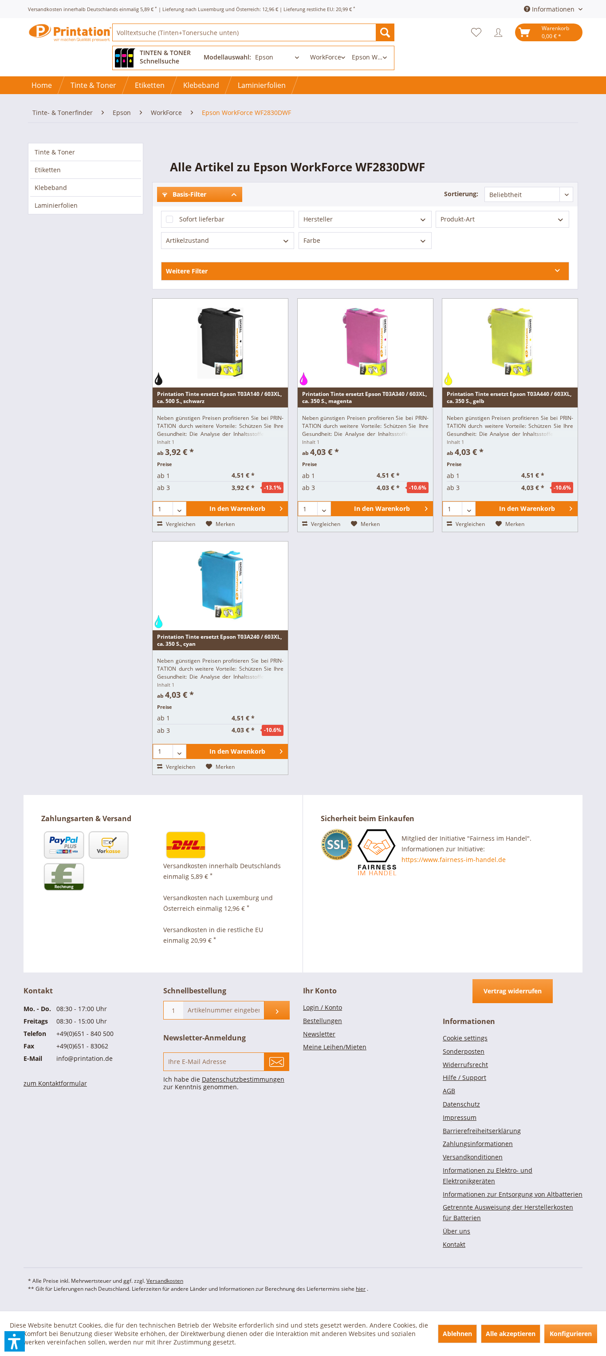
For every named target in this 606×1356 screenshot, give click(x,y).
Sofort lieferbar (201, 219)
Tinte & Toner (55, 152)
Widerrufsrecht (465, 1064)
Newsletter (319, 1034)
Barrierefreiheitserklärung (482, 1131)
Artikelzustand (187, 240)
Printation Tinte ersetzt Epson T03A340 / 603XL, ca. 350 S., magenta (364, 397)
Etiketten (48, 170)
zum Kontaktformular (55, 1083)
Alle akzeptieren (510, 1333)
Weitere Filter (187, 271)
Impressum (459, 1117)
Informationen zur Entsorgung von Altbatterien (512, 1194)
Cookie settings (465, 1038)
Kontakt (454, 1244)
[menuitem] (253, 32)
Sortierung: (461, 194)
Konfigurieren (571, 1333)
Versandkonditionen (473, 1157)
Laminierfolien (56, 205)
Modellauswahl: (227, 57)
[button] (14, 1341)
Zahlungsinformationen (478, 1143)
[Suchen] (385, 32)
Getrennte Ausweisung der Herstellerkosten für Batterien (508, 1212)
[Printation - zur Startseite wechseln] (70, 40)
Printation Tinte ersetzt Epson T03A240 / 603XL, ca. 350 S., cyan (219, 640)
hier (361, 1289)
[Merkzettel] (478, 32)
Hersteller (318, 219)
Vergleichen (180, 524)
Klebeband (51, 187)
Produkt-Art (458, 219)
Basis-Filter (188, 194)
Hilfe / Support (464, 1077)
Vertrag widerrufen (513, 991)
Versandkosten (164, 1281)
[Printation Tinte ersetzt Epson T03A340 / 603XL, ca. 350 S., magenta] (365, 343)
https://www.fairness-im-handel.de (453, 859)
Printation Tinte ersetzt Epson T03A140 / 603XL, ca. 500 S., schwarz (219, 397)
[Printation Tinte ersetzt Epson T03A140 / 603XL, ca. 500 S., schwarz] (220, 343)
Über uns (456, 1231)
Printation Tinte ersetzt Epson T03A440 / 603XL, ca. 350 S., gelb (509, 397)
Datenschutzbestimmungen (243, 1079)
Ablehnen (457, 1333)
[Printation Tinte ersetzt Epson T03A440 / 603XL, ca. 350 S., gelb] (510, 343)
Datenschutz (461, 1104)
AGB (449, 1091)
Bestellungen (322, 1020)
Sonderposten (463, 1051)
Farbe (311, 240)
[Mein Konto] (500, 32)
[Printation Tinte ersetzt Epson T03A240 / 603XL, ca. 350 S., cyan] (220, 586)
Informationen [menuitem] (553, 9)
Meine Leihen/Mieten (334, 1047)
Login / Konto (322, 1007)
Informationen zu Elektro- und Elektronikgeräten (487, 1175)
